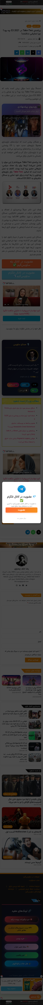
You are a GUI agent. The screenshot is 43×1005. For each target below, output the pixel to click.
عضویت (21, 510)
